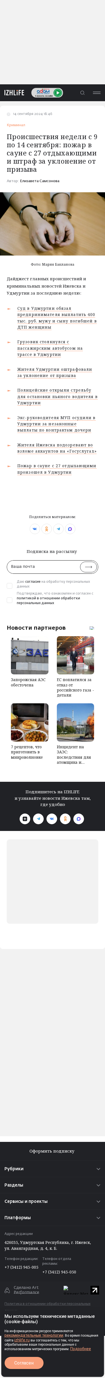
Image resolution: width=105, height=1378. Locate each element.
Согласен (24, 1363)
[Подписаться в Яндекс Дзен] (25, 819)
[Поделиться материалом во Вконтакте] (35, 529)
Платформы (17, 1218)
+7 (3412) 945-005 (21, 1267)
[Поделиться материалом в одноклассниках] (46, 529)
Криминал (16, 125)
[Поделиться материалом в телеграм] (58, 529)
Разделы (13, 1185)
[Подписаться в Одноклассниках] (65, 819)
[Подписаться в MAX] (78, 819)
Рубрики (14, 1169)
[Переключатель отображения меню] (96, 92)
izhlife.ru (22, 1340)
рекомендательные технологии (33, 1335)
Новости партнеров (36, 628)
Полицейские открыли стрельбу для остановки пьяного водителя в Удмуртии (57, 396)
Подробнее (80, 1349)
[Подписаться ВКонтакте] (51, 819)
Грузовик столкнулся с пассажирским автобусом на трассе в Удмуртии (50, 348)
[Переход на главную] (12, 92)
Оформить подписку (52, 1151)
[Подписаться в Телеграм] (38, 819)
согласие (33, 582)
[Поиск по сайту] (82, 92)
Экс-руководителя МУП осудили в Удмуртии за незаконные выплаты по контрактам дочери (56, 424)
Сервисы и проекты (26, 1201)
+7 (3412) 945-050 (59, 1272)
